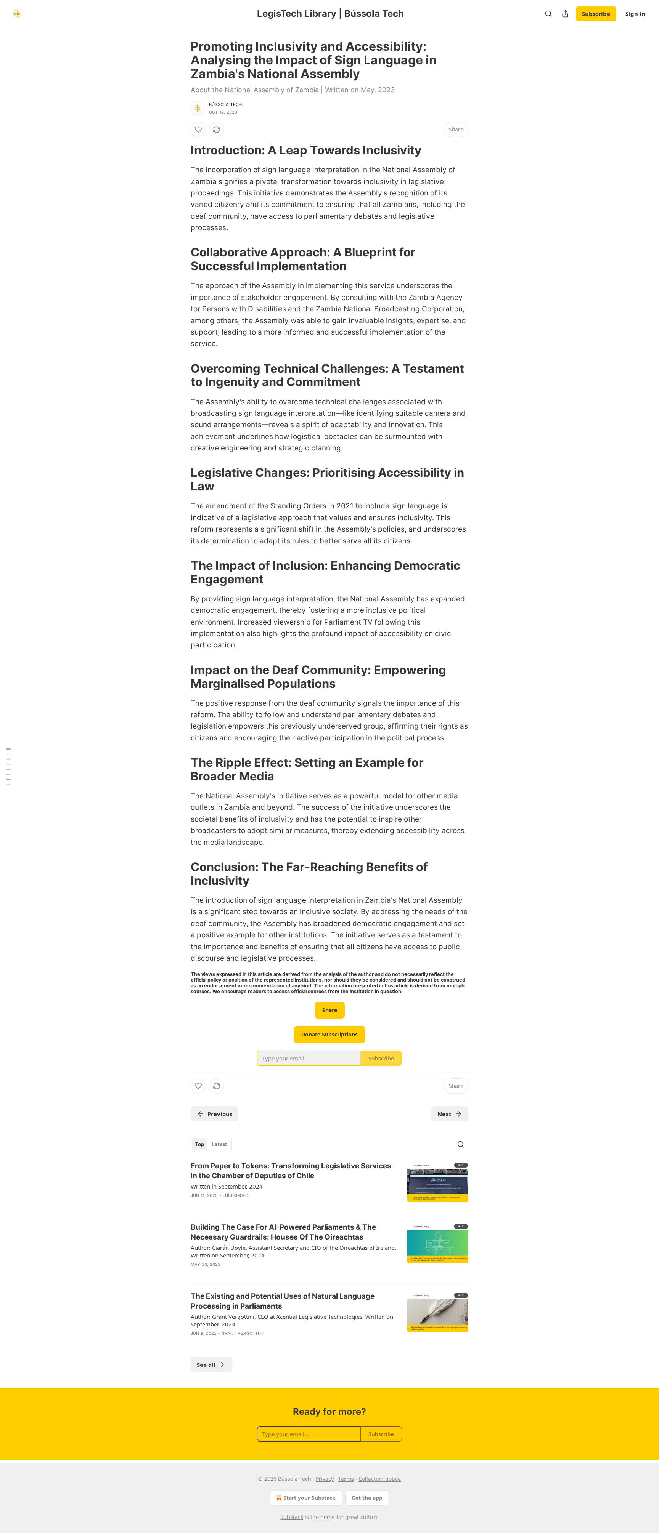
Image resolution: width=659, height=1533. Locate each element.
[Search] (548, 13)
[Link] (180, 150)
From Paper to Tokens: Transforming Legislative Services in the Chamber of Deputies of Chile (291, 1170)
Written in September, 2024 (227, 1186)
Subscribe (596, 14)
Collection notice (379, 1478)
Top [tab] (199, 1144)
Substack (291, 1516)
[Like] (198, 129)
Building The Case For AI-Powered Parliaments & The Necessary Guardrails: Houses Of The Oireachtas (283, 1232)
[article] (329, 1185)
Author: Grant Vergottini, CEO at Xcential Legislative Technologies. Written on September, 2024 (292, 1320)
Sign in (635, 14)
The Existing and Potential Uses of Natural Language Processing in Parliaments (283, 1301)
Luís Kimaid (236, 1195)
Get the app (367, 1497)
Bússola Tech (225, 104)
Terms (346, 1478)
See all (206, 1364)
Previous (219, 1114)
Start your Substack (309, 1497)
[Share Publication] (565, 13)
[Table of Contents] (8, 766)
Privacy (325, 1478)
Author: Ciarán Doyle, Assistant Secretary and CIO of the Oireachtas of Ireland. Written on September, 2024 (293, 1251)
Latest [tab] (219, 1144)
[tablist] (211, 1144)
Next (444, 1114)
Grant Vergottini (243, 1333)
